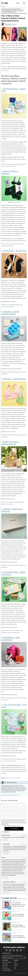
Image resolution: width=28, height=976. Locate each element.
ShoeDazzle (16, 671)
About (15, 962)
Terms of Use (4, 967)
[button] (5, 840)
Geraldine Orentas (11, 24)
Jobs (15, 967)
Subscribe (16, 964)
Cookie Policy (5, 965)
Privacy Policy (5, 964)
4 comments (13, 25)
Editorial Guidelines (6, 968)
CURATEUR (10, 288)
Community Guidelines (6, 962)
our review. (17, 202)
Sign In (18, 3)
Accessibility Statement (6, 970)
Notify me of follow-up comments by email (12, 825)
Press (15, 968)
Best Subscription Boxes (14, 778)
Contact (15, 965)
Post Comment (14, 828)
